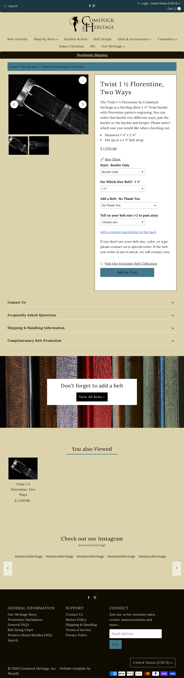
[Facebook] (90, 6)
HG (92, 46)
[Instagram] (93, 6)
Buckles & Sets (76, 39)
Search (13, 640)
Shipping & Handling (81, 625)
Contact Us (17, 302)
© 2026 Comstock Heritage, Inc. (32, 668)
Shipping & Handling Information (36, 328)
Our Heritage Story (22, 614)
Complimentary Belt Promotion (34, 340)
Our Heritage (112, 46)
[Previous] (14, 104)
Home (13, 67)
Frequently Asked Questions (32, 315)
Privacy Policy (76, 635)
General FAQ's (18, 625)
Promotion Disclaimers (25, 620)
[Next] (83, 104)
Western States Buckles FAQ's (30, 635)
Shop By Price (45, 39)
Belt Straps (102, 39)
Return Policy (76, 620)
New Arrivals (17, 39)
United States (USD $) (164, 3)
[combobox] (31, 6)
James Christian (71, 46)
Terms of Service (78, 630)
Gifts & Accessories (133, 39)
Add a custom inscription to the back (128, 232)
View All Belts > (92, 397)
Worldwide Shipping (92, 55)
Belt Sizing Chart (20, 630)
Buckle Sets (30, 67)
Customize (166, 39)
